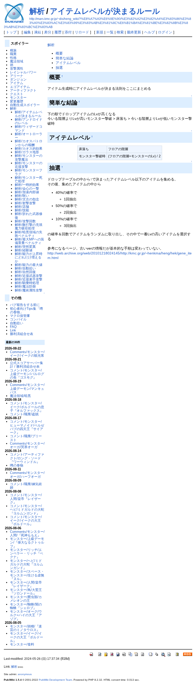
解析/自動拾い (25, 268)
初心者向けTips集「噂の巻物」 (26, 310)
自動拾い (16, 323)
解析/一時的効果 (27, 185)
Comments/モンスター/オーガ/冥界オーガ (27, 445)
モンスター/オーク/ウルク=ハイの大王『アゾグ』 (26, 615)
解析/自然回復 (25, 272)
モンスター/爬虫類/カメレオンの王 (26, 598)
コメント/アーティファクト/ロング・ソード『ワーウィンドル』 (27, 458)
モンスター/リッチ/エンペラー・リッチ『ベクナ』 (26, 553)
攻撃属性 (16, 68)
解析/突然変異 (25, 247)
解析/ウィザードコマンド (28, 128)
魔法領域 (16, 61)
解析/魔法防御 (25, 286)
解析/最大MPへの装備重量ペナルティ (29, 241)
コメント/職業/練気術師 (26, 485)
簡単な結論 (65, 58)
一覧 (110, 32)
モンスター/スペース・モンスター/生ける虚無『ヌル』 (27, 575)
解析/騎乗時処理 (27, 283)
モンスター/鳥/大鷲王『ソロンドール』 (26, 591)
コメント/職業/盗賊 (24, 414)
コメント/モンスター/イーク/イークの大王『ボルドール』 (26, 520)
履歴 (58, 32)
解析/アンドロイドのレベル (28, 121)
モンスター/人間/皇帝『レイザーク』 (26, 584)
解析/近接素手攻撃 (28, 279)
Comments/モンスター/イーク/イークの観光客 (27, 353)
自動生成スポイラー (25, 105)
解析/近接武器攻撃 (28, 276)
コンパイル (18, 319)
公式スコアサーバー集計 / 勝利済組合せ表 (26, 364)
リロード (82, 32)
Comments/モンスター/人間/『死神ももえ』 (27, 533)
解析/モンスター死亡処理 (28, 179)
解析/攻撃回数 (25, 221)
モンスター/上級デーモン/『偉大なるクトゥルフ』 (27, 542)
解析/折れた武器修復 (28, 215)
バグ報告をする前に (25, 305)
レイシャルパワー (23, 72)
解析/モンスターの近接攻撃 (28, 165)
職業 (13, 54)
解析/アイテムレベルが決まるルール (28, 114)
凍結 (37, 32)
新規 (99, 32)
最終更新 (134, 32)
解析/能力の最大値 (28, 265)
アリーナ (16, 76)
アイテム (16, 83)
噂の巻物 (16, 465)
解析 (37, 11)
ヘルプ (149, 32)
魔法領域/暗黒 (20, 396)
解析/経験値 (23, 250)
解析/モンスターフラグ (28, 172)
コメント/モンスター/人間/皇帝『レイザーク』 (26, 498)
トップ (11, 32)
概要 (59, 53)
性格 (13, 58)
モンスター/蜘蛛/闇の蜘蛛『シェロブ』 (26, 606)
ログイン (165, 32)
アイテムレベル (68, 63)
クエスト (16, 94)
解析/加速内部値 (27, 192)
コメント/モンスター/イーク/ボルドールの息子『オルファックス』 (27, 406)
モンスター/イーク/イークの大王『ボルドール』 (26, 637)
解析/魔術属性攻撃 (28, 290)
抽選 (59, 68)
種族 (13, 50)
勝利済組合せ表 (21, 334)
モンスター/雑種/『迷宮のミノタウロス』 (26, 628)
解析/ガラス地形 (27, 152)
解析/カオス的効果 (28, 148)
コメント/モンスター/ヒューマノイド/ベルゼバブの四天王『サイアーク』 (27, 427)
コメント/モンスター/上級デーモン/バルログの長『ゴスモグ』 (27, 374)
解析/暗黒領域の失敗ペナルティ (28, 234)
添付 (68, 32)
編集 (27, 32)
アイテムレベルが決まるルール (105, 11)
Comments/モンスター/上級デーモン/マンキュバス (27, 388)
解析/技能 (22, 210)
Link (13, 330)
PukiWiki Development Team (55, 679)
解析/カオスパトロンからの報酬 (28, 143)
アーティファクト (23, 90)
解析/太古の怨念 (27, 199)
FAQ (13, 327)
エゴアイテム (20, 87)
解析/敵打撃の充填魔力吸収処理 (28, 226)
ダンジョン (18, 79)
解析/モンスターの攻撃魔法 (28, 157)
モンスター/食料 (22, 644)
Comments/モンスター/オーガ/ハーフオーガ (27, 474)
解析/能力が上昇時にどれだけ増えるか (28, 257)
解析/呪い (22, 196)
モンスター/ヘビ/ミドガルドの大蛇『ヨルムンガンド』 (26, 564)
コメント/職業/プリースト (26, 438)
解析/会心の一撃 (27, 188)
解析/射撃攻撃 (25, 203)
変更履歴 (16, 101)
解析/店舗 (22, 207)
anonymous (25, 674)
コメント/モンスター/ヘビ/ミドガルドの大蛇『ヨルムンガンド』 (27, 509)
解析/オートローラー (28, 135)
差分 (47, 32)
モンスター (18, 97)
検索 (120, 32)
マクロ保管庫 (20, 316)
